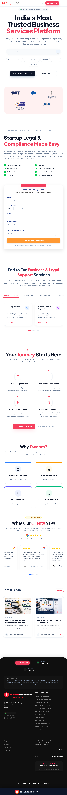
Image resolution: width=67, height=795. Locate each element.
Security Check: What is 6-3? (15, 230)
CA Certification (40, 732)
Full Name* (10, 197)
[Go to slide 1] (29, 574)
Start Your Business (21, 73)
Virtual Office (33, 64)
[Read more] (28, 634)
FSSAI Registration (40, 729)
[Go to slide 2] (28, 330)
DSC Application (40, 717)
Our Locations (8, 750)
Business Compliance (31, 59)
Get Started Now (22, 426)
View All (59, 590)
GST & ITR (45, 59)
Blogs (5, 741)
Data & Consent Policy (46, 245)
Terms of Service (34, 783)
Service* (9, 213)
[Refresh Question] (58, 234)
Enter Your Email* (12, 221)
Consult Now (52, 3)
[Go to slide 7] (37, 330)
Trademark (56, 59)
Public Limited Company (42, 705)
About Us (6, 744)
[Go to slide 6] (37, 574)
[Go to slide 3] (31, 330)
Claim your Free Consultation (33, 240)
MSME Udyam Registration (43, 723)
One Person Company (41, 702)
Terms (30, 245)
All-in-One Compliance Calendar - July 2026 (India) (49, 621)
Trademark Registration (42, 711)
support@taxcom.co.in (35, 670)
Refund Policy (45, 783)
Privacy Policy (36, 245)
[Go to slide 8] (38, 330)
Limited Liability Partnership (43, 699)
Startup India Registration (43, 708)
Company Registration (14, 59)
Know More (11, 322)
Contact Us (7, 747)
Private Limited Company (42, 696)
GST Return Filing (40, 720)
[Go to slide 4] (33, 330)
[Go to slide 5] (34, 330)
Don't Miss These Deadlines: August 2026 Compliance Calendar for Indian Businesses (16, 622)
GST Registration (40, 714)
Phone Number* (11, 205)
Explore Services (46, 73)
